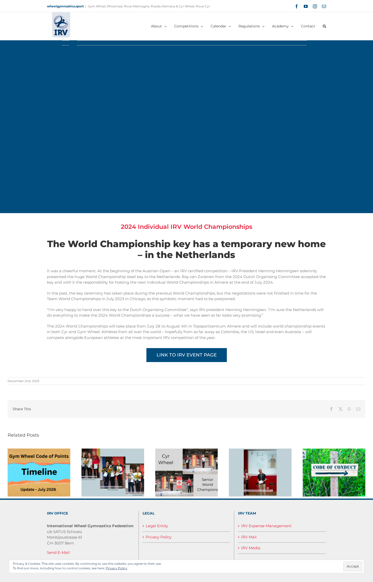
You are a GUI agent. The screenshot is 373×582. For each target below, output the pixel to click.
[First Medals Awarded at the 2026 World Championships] (186, 451)
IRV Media (250, 547)
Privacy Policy (159, 537)
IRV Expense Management (266, 525)
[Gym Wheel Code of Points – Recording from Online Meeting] (39, 451)
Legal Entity (157, 525)
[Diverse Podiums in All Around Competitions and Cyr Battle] (112, 451)
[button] (324, 26)
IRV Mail (249, 537)
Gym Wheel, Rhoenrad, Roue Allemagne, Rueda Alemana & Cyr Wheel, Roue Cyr (149, 6)
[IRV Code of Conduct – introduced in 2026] (334, 451)
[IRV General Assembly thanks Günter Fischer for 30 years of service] (260, 451)
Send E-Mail (58, 552)
